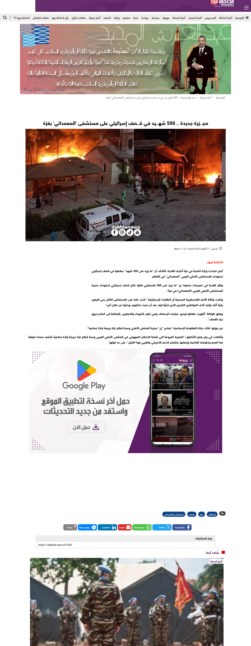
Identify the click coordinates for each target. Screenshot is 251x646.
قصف (192, 514)
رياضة (117, 17)
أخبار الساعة (178, 17)
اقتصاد (107, 17)
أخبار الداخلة (225, 17)
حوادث (145, 17)
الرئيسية (239, 17)
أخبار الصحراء (195, 17)
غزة (201, 514)
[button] (182, 527)
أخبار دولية (94, 17)
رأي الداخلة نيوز (60, 17)
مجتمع (126, 17)
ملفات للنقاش (41, 17)
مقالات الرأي (79, 17)
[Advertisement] (56, 283)
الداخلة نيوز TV (22, 17)
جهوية (166, 17)
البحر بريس (210, 17)
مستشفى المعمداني (174, 514)
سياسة (156, 17)
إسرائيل (212, 514)
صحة (135, 17)
